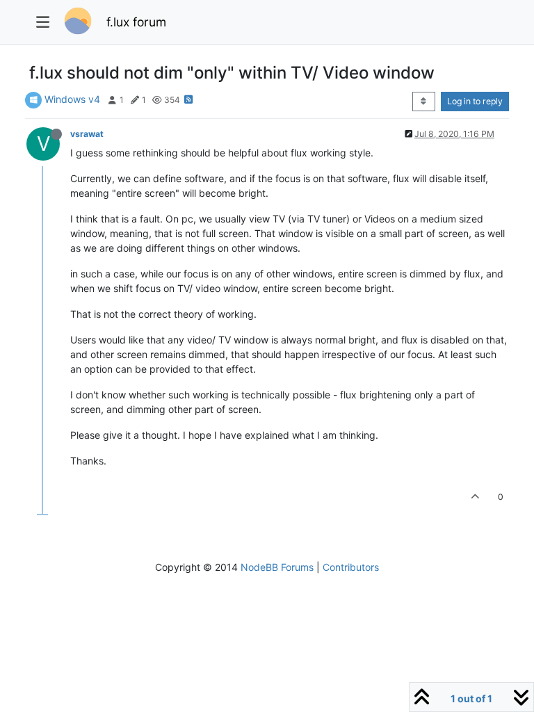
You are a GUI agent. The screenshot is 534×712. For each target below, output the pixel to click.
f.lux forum (136, 22)
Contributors (351, 567)
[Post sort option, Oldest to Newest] (423, 101)
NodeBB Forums (277, 567)
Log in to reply (475, 101)
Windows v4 (72, 99)
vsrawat (87, 134)
